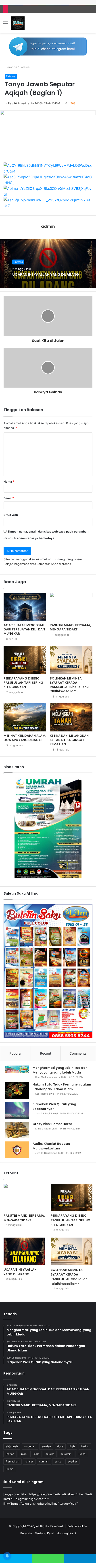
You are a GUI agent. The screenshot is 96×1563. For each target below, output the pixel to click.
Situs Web (11, 515)
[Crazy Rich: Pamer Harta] (17, 1130)
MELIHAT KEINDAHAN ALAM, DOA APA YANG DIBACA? (25, 737)
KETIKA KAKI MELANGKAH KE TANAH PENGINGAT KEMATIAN (69, 739)
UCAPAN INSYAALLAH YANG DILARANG (45, 274)
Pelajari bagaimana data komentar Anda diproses (37, 564)
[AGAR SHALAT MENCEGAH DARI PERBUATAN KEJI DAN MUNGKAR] (25, 607)
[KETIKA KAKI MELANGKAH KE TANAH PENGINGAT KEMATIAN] (71, 717)
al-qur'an (29, 1446)
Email (9, 498)
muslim (50, 1454)
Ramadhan (12, 1461)
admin (48, 226)
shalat (29, 1461)
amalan (46, 1446)
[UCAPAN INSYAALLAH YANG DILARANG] (24, 1251)
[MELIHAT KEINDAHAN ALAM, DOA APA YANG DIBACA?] (25, 717)
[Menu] (5, 25)
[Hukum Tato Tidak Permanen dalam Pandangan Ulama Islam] (17, 1090)
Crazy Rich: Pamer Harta (52, 1124)
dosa (60, 1446)
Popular (15, 1053)
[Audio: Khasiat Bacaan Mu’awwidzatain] (17, 1149)
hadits (85, 1446)
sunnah (43, 1461)
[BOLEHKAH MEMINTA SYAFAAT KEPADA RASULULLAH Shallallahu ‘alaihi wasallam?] (71, 660)
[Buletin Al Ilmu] (18, 23)
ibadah (10, 1454)
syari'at (72, 1461)
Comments (78, 1053)
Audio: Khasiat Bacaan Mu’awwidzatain (51, 1146)
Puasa (82, 1454)
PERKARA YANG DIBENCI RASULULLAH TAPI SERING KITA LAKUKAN (23, 682)
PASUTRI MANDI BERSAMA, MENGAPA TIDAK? (70, 627)
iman (24, 1454)
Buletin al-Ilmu (77, 1526)
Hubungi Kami (66, 1533)
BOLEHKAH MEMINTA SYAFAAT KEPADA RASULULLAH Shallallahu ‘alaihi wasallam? (69, 684)
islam (36, 1454)
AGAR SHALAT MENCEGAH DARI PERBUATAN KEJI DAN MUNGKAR (24, 629)
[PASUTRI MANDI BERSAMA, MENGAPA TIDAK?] (71, 607)
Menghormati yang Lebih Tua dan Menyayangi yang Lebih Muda (60, 1070)
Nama (9, 481)
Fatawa (24, 67)
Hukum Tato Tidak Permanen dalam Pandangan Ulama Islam (62, 1086)
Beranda (11, 67)
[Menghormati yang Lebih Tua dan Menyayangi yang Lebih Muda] (17, 1070)
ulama (9, 1469)
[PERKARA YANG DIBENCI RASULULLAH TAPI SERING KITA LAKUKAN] (25, 660)
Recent (45, 1053)
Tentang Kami (44, 1533)
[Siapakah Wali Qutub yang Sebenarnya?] (17, 1110)
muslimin (66, 1454)
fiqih (72, 1446)
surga (58, 1461)
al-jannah (12, 1446)
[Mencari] (90, 25)
